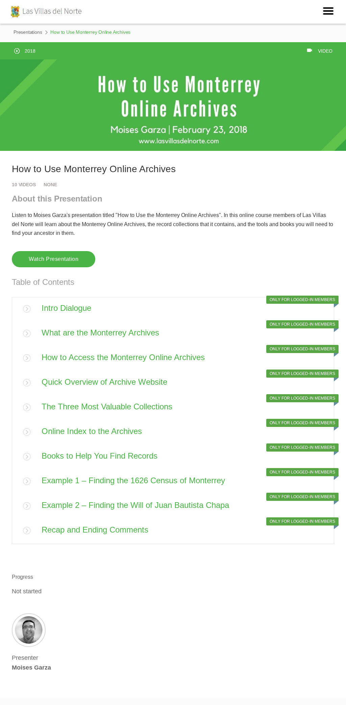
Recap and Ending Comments (95, 529)
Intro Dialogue (66, 308)
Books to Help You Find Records (99, 455)
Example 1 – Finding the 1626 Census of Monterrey (133, 480)
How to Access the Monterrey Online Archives (123, 357)
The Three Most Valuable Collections (107, 406)
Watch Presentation (53, 259)
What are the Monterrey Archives (100, 332)
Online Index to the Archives (92, 431)
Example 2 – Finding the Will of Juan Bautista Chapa (135, 505)
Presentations (28, 32)
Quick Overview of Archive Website (104, 381)
